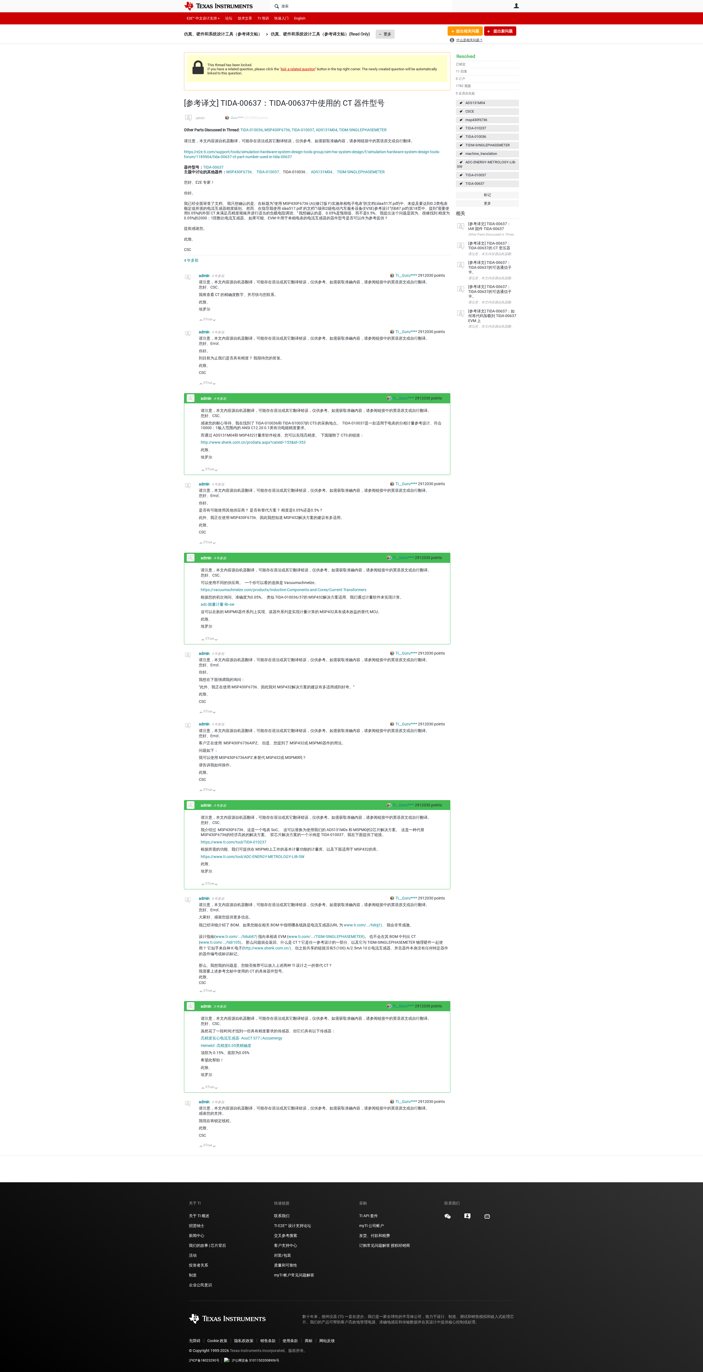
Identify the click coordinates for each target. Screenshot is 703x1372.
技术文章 (245, 18)
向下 (214, 320)
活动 (193, 1255)
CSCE (469, 111)
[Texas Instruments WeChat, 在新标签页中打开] (447, 1218)
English (299, 18)
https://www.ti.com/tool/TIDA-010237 (233, 842)
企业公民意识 (200, 1285)
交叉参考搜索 (285, 1235)
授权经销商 (400, 1245)
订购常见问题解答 (374, 1245)
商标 (309, 1341)
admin (200, 118)
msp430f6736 (476, 120)
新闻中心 (196, 1235)
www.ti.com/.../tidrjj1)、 (365, 925)
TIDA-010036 (475, 137)
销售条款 (268, 1341)
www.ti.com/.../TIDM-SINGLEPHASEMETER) (326, 936)
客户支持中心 (285, 1245)
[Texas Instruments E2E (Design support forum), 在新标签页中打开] (467, 1218)
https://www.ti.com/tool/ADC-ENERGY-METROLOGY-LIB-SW (252, 856)
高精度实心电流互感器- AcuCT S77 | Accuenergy (241, 1038)
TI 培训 (263, 18)
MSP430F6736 (277, 130)
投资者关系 (198, 1265)
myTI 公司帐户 (371, 1225)
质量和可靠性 (286, 1265)
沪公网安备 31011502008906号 (255, 1360)
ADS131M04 (475, 103)
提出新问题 (503, 31)
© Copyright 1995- (209, 1350)
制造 (193, 1275)
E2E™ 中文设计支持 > (203, 18)
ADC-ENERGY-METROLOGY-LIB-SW (486, 164)
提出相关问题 (467, 31)
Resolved (465, 56)
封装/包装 (282, 1255)
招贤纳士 (196, 1225)
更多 (387, 34)
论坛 (228, 18)
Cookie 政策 (217, 1341)
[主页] (222, 6)
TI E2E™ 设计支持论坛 (292, 1225)
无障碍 (194, 1341)
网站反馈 (327, 1341)
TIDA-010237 (475, 128)
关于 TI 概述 (199, 1216)
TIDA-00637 (474, 183)
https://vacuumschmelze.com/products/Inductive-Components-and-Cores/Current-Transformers (283, 590)
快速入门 (281, 18)
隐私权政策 (243, 1341)
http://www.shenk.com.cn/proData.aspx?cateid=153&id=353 (253, 442)
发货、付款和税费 (374, 1235)
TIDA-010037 (475, 175)
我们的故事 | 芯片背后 (207, 1245)
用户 (516, 6)
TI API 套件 (368, 1216)
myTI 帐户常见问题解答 (294, 1275)
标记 (487, 195)
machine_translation (481, 154)
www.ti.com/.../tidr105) (220, 942)
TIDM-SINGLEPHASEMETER (487, 145)
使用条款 (290, 1341)
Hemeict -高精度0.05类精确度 (226, 1045)
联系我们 (281, 1216)
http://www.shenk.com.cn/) (267, 948)
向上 (201, 320)
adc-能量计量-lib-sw (218, 604)
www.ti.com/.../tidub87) (236, 936)
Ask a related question (298, 69)
